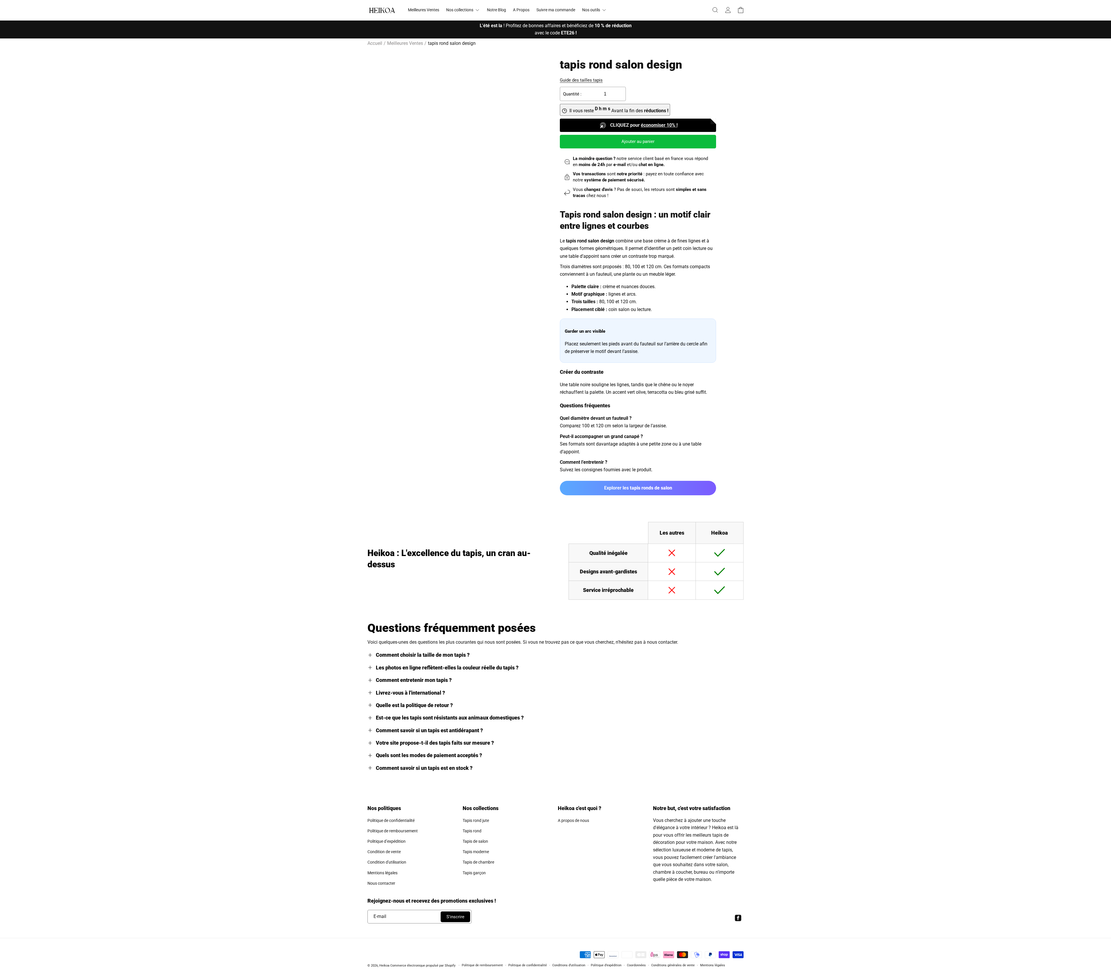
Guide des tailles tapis (581, 80)
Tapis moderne (476, 851)
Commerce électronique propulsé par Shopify (422, 965)
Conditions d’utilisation (568, 965)
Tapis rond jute (476, 820)
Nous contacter (381, 883)
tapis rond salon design (452, 43)
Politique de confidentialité (391, 820)
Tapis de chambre (478, 862)
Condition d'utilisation (386, 862)
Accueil (374, 43)
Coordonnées (636, 965)
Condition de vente (384, 851)
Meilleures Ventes (405, 43)
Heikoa (384, 965)
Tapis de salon (475, 841)
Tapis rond (472, 831)
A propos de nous (573, 820)
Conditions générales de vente (673, 965)
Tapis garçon (474, 873)
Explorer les (638, 488)
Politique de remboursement (392, 831)
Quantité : (572, 94)
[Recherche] (715, 10)
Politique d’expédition (386, 841)
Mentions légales (382, 873)
